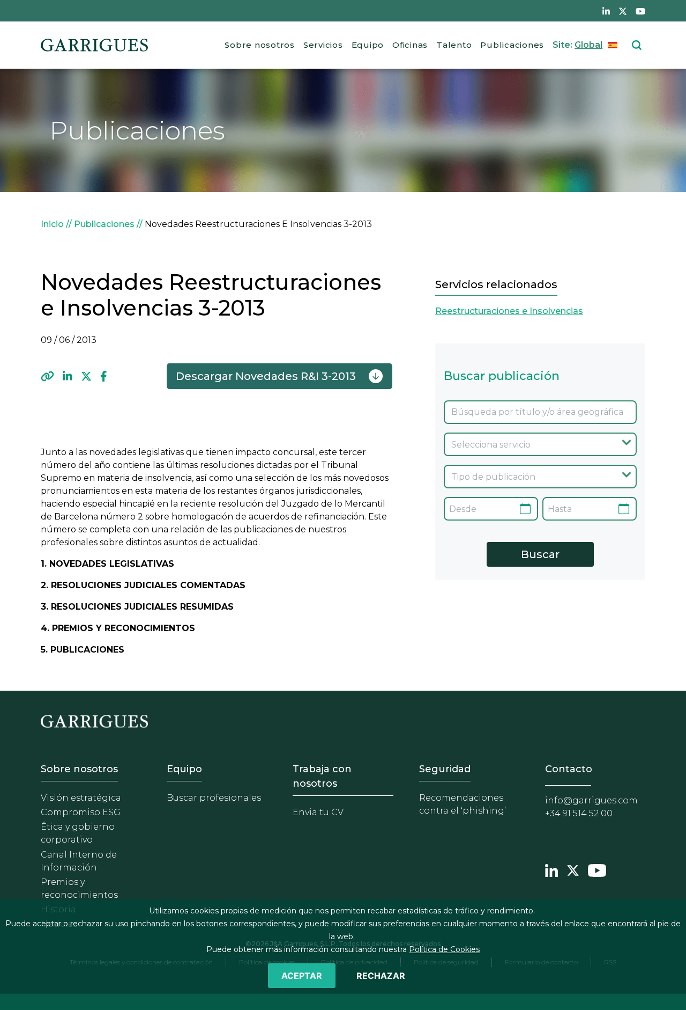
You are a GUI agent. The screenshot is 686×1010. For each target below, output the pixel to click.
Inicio (52, 224)
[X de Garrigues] (622, 10)
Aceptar (301, 975)
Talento (454, 45)
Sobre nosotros (260, 45)
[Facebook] (103, 376)
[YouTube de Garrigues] (640, 10)
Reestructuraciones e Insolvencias (509, 311)
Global (588, 45)
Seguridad (445, 769)
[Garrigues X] (572, 869)
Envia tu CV (318, 812)
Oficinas (410, 45)
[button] (47, 376)
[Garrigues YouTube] (597, 869)
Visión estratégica (81, 798)
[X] (86, 376)
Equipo (368, 45)
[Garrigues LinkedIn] (551, 869)
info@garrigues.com (591, 800)
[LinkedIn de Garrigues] (606, 10)
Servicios (323, 45)
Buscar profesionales (214, 798)
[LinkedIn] (67, 376)
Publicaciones (512, 45)
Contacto (568, 769)
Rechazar (380, 975)
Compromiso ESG (81, 812)
